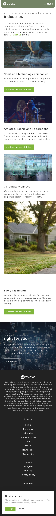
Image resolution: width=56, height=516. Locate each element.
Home (28, 425)
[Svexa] (9, 3)
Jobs (28, 441)
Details (21, 509)
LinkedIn (28, 462)
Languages (28, 483)
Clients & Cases (28, 437)
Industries (28, 433)
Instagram (28, 466)
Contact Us (15, 35)
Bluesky (28, 470)
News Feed (28, 450)
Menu (50, 4)
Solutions (28, 429)
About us (28, 446)
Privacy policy (28, 475)
